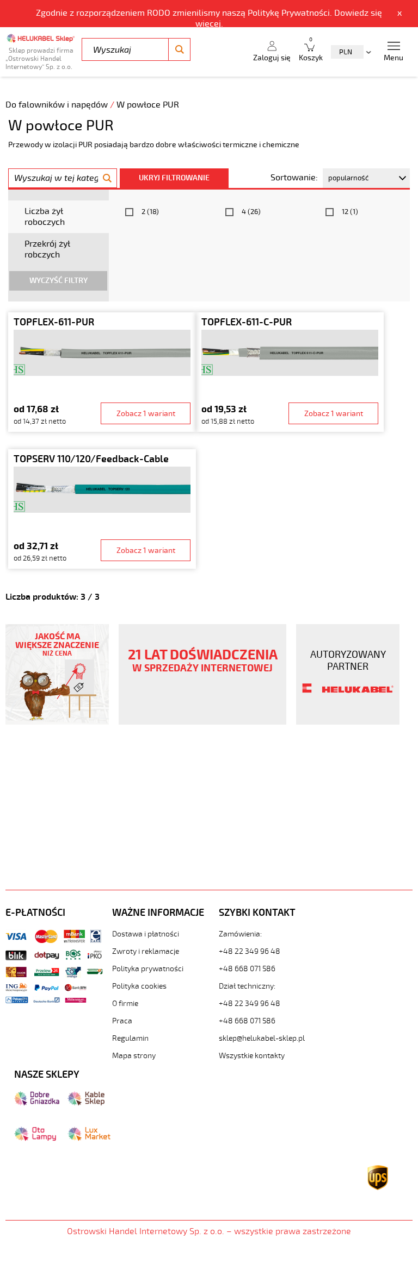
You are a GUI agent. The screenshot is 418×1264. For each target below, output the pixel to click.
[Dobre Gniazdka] (36, 1103)
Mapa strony (134, 1055)
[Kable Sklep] (85, 1103)
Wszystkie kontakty (252, 1055)
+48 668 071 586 (247, 968)
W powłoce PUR (147, 104)
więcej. (209, 23)
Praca (122, 1021)
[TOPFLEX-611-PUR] (102, 372)
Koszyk (311, 49)
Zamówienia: (240, 934)
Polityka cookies (139, 986)
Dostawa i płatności (145, 934)
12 (350, 211)
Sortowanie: (294, 177)
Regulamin (130, 1038)
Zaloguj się (272, 57)
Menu (393, 57)
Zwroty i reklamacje (145, 951)
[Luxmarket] (88, 1138)
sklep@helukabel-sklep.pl (262, 1038)
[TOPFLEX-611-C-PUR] (290, 372)
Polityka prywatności (147, 968)
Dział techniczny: (247, 986)
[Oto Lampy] (35, 1138)
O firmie (125, 1003)
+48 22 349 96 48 (249, 951)
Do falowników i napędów (57, 104)
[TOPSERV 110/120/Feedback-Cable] (102, 509)
